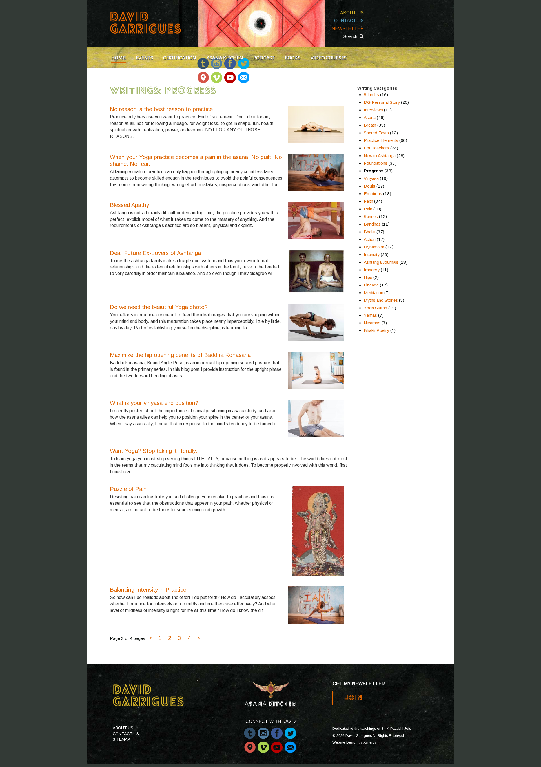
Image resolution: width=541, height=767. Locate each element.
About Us (352, 12)
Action (370, 239)
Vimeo (216, 74)
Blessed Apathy (129, 205)
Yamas (370, 315)
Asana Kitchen (225, 58)
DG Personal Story (382, 102)
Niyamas (372, 322)
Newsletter (348, 28)
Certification (179, 58)
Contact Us (349, 20)
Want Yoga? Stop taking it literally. (153, 451)
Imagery (372, 269)
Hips (368, 277)
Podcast (264, 58)
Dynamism (374, 246)
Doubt (369, 186)
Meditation (373, 292)
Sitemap (121, 739)
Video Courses (329, 58)
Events (144, 58)
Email (243, 74)
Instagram (263, 730)
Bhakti (369, 231)
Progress (373, 170)
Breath (370, 125)
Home (118, 58)
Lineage (371, 285)
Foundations (375, 163)
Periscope (203, 74)
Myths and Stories (381, 300)
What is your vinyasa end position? (154, 403)
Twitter (290, 730)
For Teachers (376, 148)
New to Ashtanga (380, 155)
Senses (371, 216)
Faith (368, 201)
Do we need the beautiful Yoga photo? (159, 307)
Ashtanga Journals (381, 262)
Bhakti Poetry (376, 330)
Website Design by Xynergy (354, 742)
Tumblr (250, 730)
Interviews (373, 109)
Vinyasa (371, 178)
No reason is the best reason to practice (161, 109)
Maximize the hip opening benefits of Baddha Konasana (180, 355)
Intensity (372, 254)
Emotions (373, 193)
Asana (370, 117)
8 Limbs (371, 94)
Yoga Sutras (375, 307)
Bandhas (372, 224)
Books (292, 58)
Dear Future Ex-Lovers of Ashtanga (155, 253)
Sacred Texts (376, 132)
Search (350, 36)
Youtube (230, 74)
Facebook (277, 730)
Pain (368, 208)
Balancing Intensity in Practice (148, 590)
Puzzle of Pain (128, 489)
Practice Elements (381, 140)
